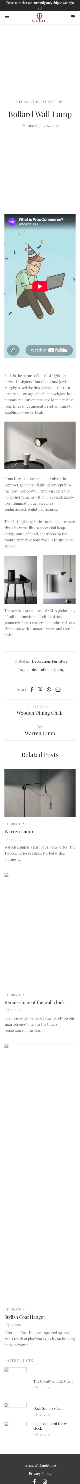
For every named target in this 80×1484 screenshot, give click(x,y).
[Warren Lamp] (40, 793)
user (29, 125)
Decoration (28, 102)
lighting (57, 669)
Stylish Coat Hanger (24, 1317)
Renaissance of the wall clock (34, 1002)
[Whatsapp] (49, 689)
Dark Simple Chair (48, 1408)
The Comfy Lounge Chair (53, 1381)
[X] (40, 689)
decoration (41, 669)
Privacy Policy (40, 1473)
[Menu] (7, 18)
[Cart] (73, 17)
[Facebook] (32, 689)
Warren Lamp (18, 831)
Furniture (53, 102)
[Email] (58, 689)
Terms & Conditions (40, 1465)
